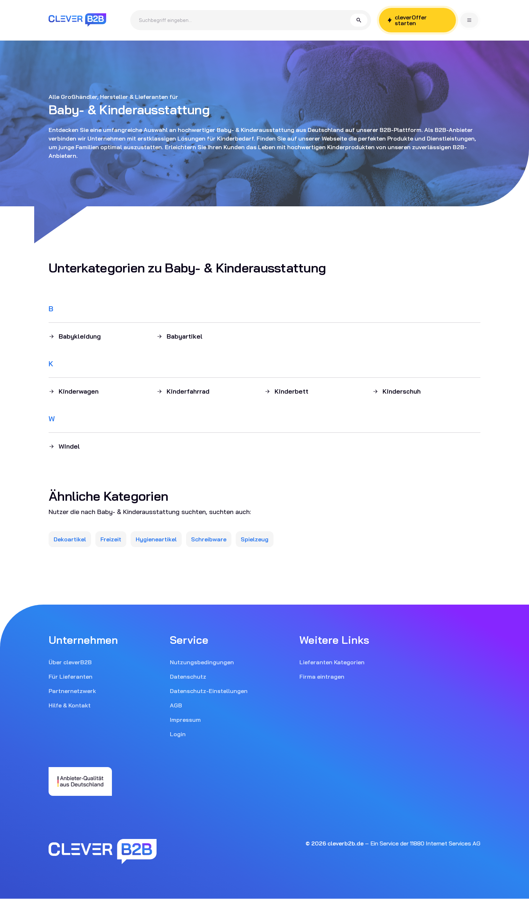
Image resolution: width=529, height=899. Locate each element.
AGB (176, 705)
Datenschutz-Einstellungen (209, 690)
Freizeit (110, 539)
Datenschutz (188, 676)
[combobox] (244, 20)
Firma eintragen (321, 676)
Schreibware (208, 539)
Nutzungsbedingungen (202, 662)
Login (178, 734)
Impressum (185, 719)
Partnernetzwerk (72, 690)
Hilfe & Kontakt (70, 705)
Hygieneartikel (156, 539)
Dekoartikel (70, 539)
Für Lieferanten (70, 676)
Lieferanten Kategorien (332, 662)
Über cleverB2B (70, 662)
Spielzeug (254, 539)
